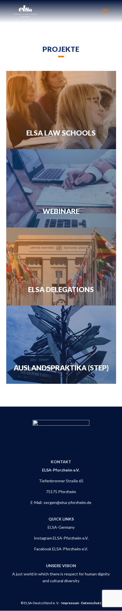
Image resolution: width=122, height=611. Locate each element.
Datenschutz (91, 603)
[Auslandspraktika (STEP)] (61, 345)
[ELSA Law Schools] (61, 110)
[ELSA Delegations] (61, 266)
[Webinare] (61, 188)
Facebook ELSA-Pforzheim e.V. (61, 548)
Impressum (70, 603)
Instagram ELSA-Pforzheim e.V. (61, 538)
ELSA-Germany (61, 527)
